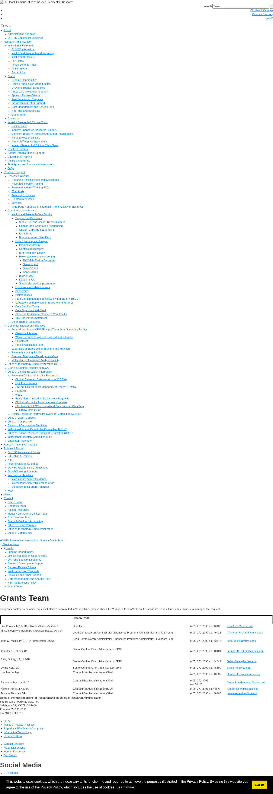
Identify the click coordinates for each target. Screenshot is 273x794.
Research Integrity (18, 176)
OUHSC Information (23, 49)
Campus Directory (262, 14)
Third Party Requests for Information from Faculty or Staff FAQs (47, 206)
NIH (10, 459)
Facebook (12, 772)
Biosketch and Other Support (28, 103)
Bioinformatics (23, 295)
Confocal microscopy (31, 248)
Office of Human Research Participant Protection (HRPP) (40, 433)
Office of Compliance (20, 421)
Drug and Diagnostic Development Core (35, 356)
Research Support (14, 172)
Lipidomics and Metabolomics (32, 287)
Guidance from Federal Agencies (30, 486)
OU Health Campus (261, 10)
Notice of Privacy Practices (19, 724)
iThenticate (18, 191)
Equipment (21, 341)
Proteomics (21, 291)
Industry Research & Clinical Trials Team (35, 145)
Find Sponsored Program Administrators (31, 164)
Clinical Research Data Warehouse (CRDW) (41, 379)
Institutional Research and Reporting (33, 53)
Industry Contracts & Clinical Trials (27, 513)
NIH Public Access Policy (26, 110)
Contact (8, 498)
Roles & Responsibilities (26, 137)
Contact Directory (14, 743)
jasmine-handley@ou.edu (242, 693)
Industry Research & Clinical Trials (28, 122)
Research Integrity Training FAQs (31, 187)
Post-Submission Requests (27, 99)
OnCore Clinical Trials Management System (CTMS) (45, 387)
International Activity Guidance (29, 479)
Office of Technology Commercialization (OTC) (34, 364)
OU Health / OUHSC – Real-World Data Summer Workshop (49, 406)
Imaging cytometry (29, 245)
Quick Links (18, 72)
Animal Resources (18, 509)
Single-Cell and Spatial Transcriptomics (42, 222)
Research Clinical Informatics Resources (35, 375)
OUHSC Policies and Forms (24, 452)
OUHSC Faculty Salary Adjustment (28, 467)
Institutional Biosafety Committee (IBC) (30, 436)
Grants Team (19, 114)
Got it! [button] (259, 785)
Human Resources (15, 751)
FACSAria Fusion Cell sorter (39, 260)
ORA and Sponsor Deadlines (28, 87)
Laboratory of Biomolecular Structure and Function (44, 302)
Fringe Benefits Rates (24, 64)
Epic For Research (26, 383)
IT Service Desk (13, 736)
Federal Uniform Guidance (23, 463)
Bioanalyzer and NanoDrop (35, 237)
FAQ (10, 490)
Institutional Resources (21, 45)
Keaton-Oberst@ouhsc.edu (242, 688)
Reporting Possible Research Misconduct (36, 179)
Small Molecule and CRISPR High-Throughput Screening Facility (49, 329)
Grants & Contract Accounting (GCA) (28, 367)
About (7, 30)
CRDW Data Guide (30, 410)
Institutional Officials (23, 57)
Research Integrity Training (27, 183)
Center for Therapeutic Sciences (26, 325)
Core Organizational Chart (30, 310)
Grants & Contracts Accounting (25, 521)
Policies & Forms (13, 448)
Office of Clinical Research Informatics (30, 371)
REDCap (20, 390)
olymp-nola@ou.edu (239, 667)
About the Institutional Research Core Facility (41, 314)
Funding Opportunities (24, 80)
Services (17, 202)
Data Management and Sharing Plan (33, 107)
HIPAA (7, 720)
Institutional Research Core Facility (32, 214)
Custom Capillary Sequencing (36, 229)
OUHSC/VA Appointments (22, 471)
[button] (9, 544)
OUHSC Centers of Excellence (25, 37)
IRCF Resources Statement (31, 318)
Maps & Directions (14, 747)
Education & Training (20, 156)
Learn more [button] (125, 787)
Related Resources (23, 199)
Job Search (10, 755)
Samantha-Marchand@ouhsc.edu (246, 682)
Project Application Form (29, 344)
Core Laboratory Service (22, 210)
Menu (8, 26)
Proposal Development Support (30, 91)
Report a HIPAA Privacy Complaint (24, 728)
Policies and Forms (19, 160)
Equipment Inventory (20, 440)
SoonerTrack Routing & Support (26, 153)
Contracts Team (17, 506)
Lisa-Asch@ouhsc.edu (240, 626)
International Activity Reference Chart (33, 483)
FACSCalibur (30, 271)
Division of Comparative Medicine (27, 425)
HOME (4, 540)
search (208, 6)
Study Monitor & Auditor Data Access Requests (42, 398)
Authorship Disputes (23, 195)
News (269, 18)
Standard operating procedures (37, 283)
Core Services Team (27, 306)
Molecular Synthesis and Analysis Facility (35, 360)
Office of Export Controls (22, 417)
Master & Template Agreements (30, 141)
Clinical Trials (19, 126)
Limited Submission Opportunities (31, 83)
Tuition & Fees (20, 68)
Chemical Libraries (26, 333)
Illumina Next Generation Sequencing (41, 225)
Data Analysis (27, 279)
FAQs (11, 168)
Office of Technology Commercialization (31, 529)
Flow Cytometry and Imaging (31, 241)
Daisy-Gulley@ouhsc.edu (242, 661)
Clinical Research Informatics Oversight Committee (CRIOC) (46, 413)
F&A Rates (18, 60)
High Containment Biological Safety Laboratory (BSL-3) (47, 298)
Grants (11, 76)
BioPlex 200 (26, 275)
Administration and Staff (21, 34)
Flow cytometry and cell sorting (37, 256)
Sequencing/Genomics (28, 218)
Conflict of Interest (18, 149)
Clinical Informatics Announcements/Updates (41, 402)
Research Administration (18, 41)
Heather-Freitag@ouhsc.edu (243, 674)
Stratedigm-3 (30, 268)
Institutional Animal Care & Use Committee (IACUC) (37, 429)
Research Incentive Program (20, 444)
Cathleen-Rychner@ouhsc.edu (245, 632)
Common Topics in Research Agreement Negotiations (43, 133)
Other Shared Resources (26, 321)
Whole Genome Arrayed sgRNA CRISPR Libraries (44, 337)
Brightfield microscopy (32, 252)
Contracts (13, 118)
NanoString (25, 233)
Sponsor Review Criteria (26, 95)
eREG (18, 394)
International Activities (20, 475)
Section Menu (10, 544)
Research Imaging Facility (27, 352)
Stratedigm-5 (30, 264)
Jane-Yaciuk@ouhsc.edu (241, 640)
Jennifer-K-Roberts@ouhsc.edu (245, 651)
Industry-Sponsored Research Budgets (34, 130)
